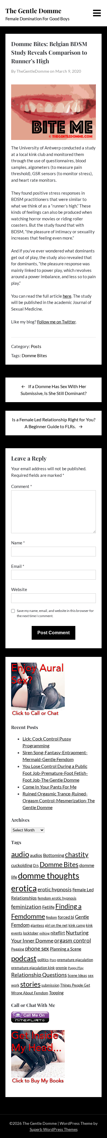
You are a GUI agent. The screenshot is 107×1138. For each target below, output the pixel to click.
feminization (26, 906)
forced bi (66, 917)
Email (17, 566)
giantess (37, 925)
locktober (31, 933)
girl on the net (56, 925)
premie (61, 967)
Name (18, 542)
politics (43, 959)
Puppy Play (76, 968)
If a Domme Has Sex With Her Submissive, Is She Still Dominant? (53, 390)
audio (20, 854)
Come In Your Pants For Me (49, 786)
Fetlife (48, 907)
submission (50, 985)
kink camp (76, 925)
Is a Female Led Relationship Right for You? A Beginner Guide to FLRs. (53, 423)
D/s (36, 865)
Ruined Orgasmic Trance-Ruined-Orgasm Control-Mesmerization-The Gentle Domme (59, 800)
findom (51, 917)
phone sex (37, 948)
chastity (76, 854)
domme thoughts (48, 875)
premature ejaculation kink (33, 967)
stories (30, 984)
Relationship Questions (39, 974)
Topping (56, 992)
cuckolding (21, 865)
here (67, 296)
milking (44, 933)
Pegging (17, 949)
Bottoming (53, 855)
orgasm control (72, 940)
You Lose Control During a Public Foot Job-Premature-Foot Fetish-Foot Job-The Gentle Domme (55, 773)
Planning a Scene (65, 949)
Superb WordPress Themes (54, 1129)
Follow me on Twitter (56, 321)
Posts (36, 346)
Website (19, 589)
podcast (24, 958)
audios (36, 855)
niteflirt (58, 932)
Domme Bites (34, 355)
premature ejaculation (75, 959)
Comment (21, 486)
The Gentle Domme (33, 10)
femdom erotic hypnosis (57, 898)
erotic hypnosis (55, 889)
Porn (53, 960)
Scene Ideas (77, 975)
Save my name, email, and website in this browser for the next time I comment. (55, 613)
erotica (24, 888)
